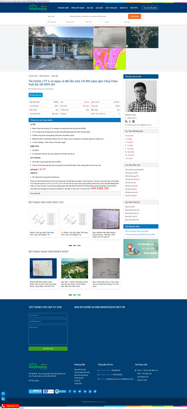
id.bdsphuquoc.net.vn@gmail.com (119, 379)
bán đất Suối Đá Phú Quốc (53, 183)
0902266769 (115, 370)
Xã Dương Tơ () (131, 173)
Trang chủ (63, 8)
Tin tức (134, 8)
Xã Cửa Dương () (132, 176)
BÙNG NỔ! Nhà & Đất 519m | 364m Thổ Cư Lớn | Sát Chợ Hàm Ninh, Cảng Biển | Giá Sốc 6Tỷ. (43, 284)
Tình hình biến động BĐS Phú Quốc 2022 (140, 234)
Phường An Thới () (132, 179)
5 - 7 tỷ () (129, 145)
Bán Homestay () (132, 213)
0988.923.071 (132, 118)
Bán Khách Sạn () (132, 210)
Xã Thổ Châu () (131, 196)
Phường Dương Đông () (134, 170)
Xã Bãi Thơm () (131, 186)
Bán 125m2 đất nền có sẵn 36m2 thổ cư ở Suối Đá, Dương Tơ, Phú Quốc (106, 284)
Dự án (90, 8)
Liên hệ (77, 381)
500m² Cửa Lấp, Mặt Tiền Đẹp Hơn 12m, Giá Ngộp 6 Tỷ (42, 233)
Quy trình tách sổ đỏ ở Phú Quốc (137, 231)
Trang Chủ (33, 76)
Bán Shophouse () (132, 220)
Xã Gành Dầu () (131, 189)
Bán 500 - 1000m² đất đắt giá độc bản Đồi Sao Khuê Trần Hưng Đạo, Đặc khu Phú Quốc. (74, 284)
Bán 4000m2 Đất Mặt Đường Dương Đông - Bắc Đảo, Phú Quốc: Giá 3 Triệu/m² (104, 234)
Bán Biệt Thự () (131, 216)
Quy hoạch (111, 8)
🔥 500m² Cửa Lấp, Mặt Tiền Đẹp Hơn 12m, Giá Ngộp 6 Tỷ (74, 233)
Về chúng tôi (79, 378)
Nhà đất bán (77, 8)
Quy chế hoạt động (81, 375)
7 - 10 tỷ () (129, 149)
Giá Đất (99, 8)
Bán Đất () (130, 207)
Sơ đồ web (78, 383)
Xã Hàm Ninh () (131, 192)
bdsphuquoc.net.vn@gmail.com (139, 125)
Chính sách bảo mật (81, 372)
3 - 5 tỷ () (129, 142)
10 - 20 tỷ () (129, 152)
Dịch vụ (123, 8)
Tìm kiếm (135, 16)
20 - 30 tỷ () (130, 155)
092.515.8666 (117, 374)
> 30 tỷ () (129, 158)
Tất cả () (129, 136)
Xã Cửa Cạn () (130, 183)
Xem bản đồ (36, 95)
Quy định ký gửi (80, 369)
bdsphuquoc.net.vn (99, 402)
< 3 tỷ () (128, 139)
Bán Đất (55, 76)
